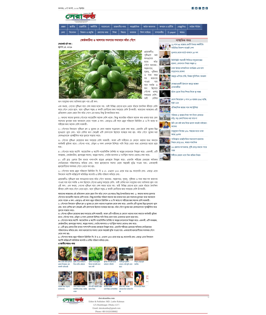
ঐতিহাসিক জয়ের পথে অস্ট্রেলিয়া (184, 107)
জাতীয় (72, 26)
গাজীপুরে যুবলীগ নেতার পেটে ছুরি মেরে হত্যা (125, 264)
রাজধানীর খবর (120, 26)
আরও (182, 32)
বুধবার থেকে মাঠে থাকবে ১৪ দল (184, 52)
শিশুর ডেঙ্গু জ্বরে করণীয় (139, 263)
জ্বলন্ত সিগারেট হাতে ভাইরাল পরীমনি (110, 263)
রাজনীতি (82, 26)
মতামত (133, 32)
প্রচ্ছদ (63, 26)
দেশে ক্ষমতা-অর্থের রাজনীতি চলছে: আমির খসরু (80, 289)
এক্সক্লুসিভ (181, 26)
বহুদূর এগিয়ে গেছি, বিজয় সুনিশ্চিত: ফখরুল (188, 76)
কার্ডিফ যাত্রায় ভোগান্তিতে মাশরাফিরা (110, 288)
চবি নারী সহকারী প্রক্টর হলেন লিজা (95, 288)
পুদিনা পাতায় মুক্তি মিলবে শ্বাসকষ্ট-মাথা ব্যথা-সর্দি (94, 264)
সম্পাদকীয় (159, 32)
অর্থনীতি (93, 26)
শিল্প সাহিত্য (145, 32)
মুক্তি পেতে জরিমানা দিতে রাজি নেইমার (79, 263)
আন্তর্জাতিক (134, 26)
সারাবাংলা (105, 26)
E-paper (172, 32)
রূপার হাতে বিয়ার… (140, 286)
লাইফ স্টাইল (195, 26)
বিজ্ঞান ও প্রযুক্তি (86, 32)
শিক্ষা (114, 32)
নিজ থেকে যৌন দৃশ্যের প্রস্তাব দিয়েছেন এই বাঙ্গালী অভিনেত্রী (65, 264)
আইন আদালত (149, 26)
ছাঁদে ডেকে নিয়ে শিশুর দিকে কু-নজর (186, 91)
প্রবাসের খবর (103, 32)
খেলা (63, 32)
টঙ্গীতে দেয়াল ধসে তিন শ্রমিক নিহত (185, 155)
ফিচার (123, 32)
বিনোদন (72, 32)
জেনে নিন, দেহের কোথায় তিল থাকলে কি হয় (126, 289)
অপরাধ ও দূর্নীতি (166, 26)
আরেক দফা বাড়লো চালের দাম (64, 288)
